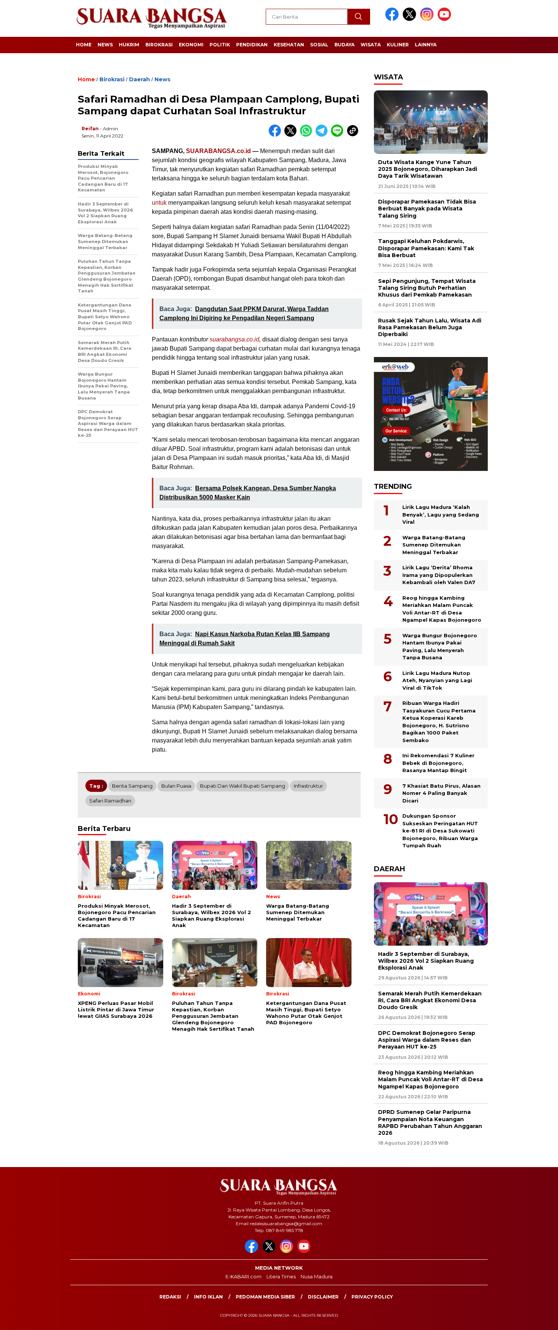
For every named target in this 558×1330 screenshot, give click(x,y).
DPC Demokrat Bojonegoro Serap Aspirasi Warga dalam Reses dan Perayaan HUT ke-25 (426, 1040)
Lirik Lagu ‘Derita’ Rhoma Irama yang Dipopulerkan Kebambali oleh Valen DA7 (438, 574)
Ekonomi (191, 44)
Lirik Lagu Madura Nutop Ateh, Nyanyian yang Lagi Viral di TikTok (437, 680)
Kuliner (398, 44)
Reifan (90, 128)
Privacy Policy (372, 1297)
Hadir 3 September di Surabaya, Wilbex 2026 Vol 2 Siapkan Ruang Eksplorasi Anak (426, 961)
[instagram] (428, 19)
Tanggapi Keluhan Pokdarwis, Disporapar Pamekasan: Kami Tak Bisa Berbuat (426, 248)
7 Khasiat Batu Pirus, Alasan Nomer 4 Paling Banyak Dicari (441, 793)
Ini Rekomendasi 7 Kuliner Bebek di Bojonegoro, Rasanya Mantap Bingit (438, 762)
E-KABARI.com (243, 1276)
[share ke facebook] (276, 135)
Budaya (344, 44)
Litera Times (281, 1276)
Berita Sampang (132, 786)
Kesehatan (289, 44)
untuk (159, 202)
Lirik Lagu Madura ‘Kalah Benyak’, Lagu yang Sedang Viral (440, 514)
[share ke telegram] (323, 135)
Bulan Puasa (176, 786)
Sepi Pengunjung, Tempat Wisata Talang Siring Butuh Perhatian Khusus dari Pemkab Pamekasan (427, 288)
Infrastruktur (308, 786)
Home (83, 44)
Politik (220, 44)
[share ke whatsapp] (307, 135)
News (105, 44)
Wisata (371, 44)
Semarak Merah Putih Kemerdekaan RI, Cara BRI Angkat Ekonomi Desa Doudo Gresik (430, 1000)
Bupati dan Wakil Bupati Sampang (242, 786)
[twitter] (411, 19)
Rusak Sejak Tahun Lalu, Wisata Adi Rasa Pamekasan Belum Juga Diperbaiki (429, 327)
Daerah (139, 79)
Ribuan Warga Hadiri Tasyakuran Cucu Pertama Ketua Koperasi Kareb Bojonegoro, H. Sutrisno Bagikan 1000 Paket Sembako (439, 721)
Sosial (319, 44)
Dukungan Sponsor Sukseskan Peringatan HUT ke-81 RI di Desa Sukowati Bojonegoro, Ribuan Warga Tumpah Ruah (440, 830)
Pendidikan (252, 44)
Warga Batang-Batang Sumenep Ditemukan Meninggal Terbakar (433, 544)
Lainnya (426, 44)
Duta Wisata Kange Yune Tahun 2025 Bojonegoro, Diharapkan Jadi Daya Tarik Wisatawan (427, 169)
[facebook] (393, 19)
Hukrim (129, 44)
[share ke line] (339, 135)
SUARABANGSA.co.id (218, 151)
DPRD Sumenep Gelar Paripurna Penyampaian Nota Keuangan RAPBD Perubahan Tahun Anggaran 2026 (430, 1122)
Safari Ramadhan (110, 801)
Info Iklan (208, 1297)
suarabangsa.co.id (234, 339)
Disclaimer (323, 1297)
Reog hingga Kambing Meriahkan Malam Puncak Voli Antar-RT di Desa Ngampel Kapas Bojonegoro (441, 609)
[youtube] (446, 19)
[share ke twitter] (292, 135)
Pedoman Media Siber (265, 1297)
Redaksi (170, 1297)
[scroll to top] (535, 1318)
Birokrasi (159, 44)
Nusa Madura (317, 1276)
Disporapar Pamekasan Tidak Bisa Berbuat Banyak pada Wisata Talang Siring (427, 208)
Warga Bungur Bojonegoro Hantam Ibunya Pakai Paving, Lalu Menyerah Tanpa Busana (439, 646)
